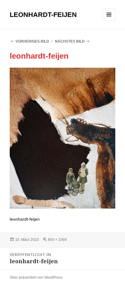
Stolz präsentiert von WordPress (36, 277)
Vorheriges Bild (32, 41)
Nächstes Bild (70, 41)
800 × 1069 (57, 240)
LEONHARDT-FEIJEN (43, 14)
